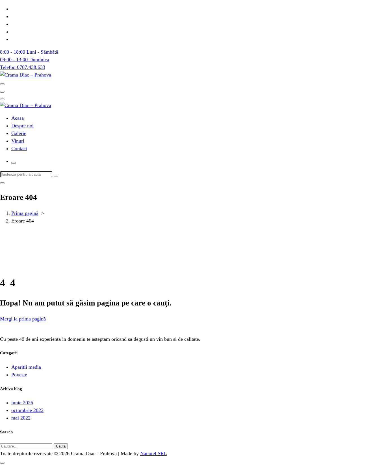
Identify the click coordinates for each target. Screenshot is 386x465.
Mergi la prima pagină (23, 319)
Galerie (18, 133)
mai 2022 (21, 418)
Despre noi (22, 125)
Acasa (17, 118)
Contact (19, 148)
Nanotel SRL (153, 453)
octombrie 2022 (27, 410)
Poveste (19, 374)
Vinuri (17, 141)
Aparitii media (26, 367)
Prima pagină (24, 213)
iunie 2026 (22, 402)
